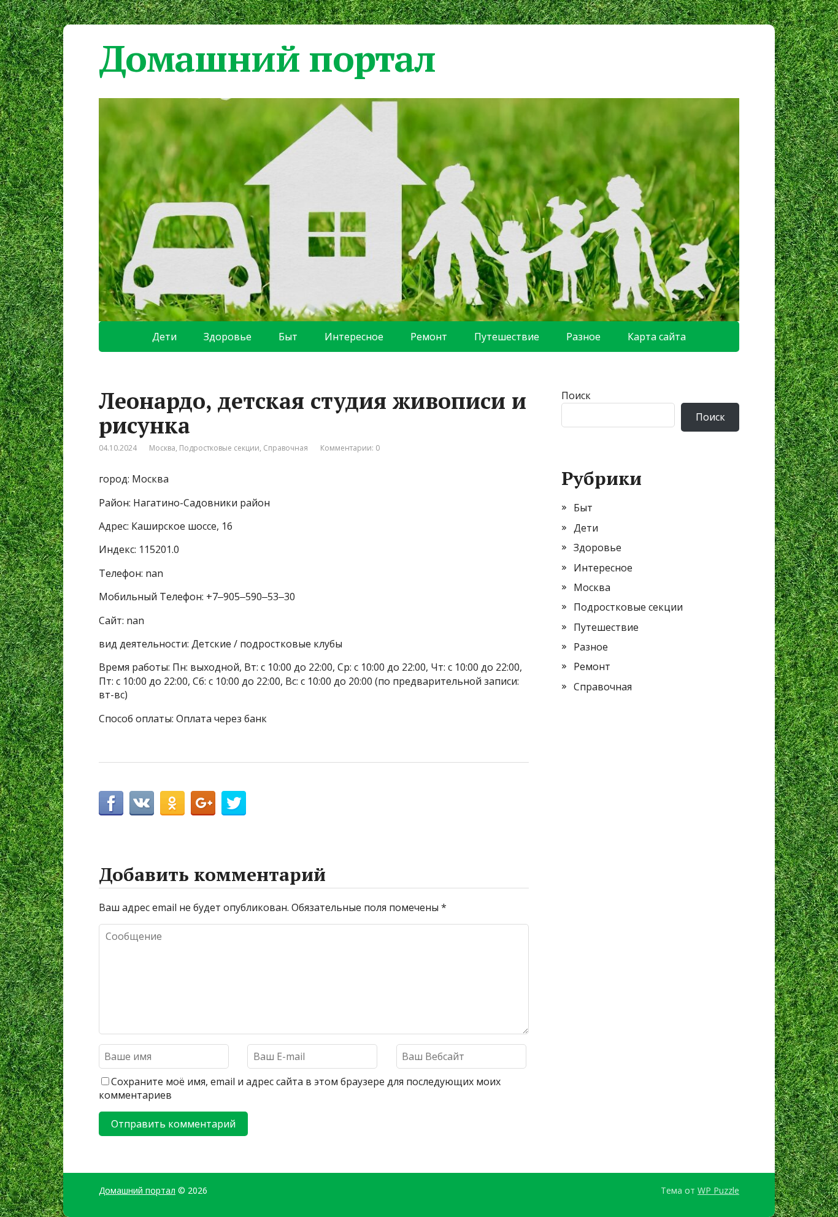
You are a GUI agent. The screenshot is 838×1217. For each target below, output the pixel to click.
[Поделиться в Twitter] (233, 803)
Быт (288, 336)
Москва (162, 448)
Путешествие (506, 336)
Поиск (576, 395)
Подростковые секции (219, 448)
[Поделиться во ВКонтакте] (141, 803)
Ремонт (428, 336)
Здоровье (228, 336)
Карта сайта (657, 336)
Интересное (354, 336)
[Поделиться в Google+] (203, 803)
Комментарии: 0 (350, 448)
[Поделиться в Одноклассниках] (172, 803)
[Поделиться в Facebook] (111, 803)
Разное (583, 336)
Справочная (285, 448)
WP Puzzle (718, 1190)
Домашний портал (267, 58)
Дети (164, 336)
